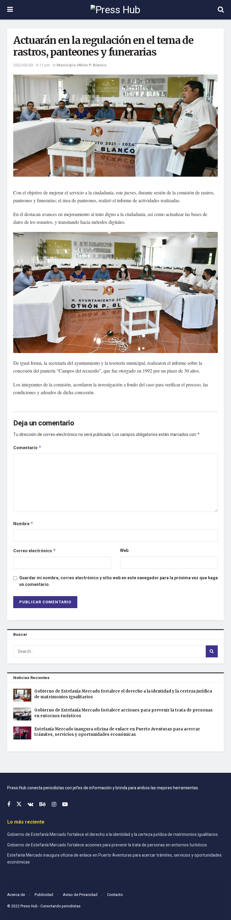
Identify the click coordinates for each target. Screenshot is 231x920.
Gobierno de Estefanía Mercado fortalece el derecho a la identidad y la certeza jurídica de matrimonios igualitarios (112, 834)
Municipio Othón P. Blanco (81, 65)
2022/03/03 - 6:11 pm (31, 65)
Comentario (27, 448)
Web (124, 550)
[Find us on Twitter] (19, 804)
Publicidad (44, 894)
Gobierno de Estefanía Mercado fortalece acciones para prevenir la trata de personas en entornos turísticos (107, 845)
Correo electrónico (34, 551)
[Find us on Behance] (42, 804)
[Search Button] (221, 10)
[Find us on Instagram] (54, 804)
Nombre (23, 524)
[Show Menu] (10, 10)
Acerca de (16, 894)
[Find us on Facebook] (8, 804)
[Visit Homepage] (115, 10)
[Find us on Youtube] (65, 804)
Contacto (115, 894)
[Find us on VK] (30, 804)
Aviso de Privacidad (80, 894)
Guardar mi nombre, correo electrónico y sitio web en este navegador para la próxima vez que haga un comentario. (118, 581)
